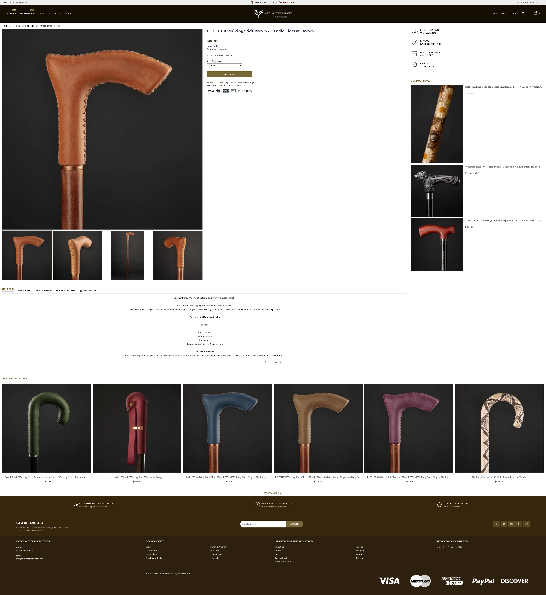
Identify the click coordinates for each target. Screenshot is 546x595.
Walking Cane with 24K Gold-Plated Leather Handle (499, 477)
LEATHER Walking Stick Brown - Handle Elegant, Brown (260, 31)
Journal (214, 558)
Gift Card (215, 550)
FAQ (277, 554)
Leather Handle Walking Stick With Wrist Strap (137, 477)
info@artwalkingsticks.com (29, 558)
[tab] (8, 289)
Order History (152, 554)
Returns (360, 554)
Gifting (359, 558)
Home (5, 25)
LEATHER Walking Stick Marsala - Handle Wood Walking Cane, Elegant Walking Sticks (409, 477)
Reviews (279, 550)
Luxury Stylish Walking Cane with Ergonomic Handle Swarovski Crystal (504, 220)
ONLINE (425, 63)
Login (494, 13)
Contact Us (216, 554)
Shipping (360, 550)
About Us (279, 547)
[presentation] (5, 250)
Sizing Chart (281, 558)
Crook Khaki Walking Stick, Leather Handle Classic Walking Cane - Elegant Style (47, 477)
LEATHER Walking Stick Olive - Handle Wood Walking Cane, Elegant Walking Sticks (318, 477)
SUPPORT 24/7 (428, 66)
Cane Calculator (283, 561)
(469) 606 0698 (275, 2)
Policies (359, 547)
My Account (152, 550)
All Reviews (273, 362)
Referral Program (218, 547)
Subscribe (294, 524)
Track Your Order (154, 558)
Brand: (210, 55)
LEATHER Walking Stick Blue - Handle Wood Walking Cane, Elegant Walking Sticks (228, 477)
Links (511, 13)
